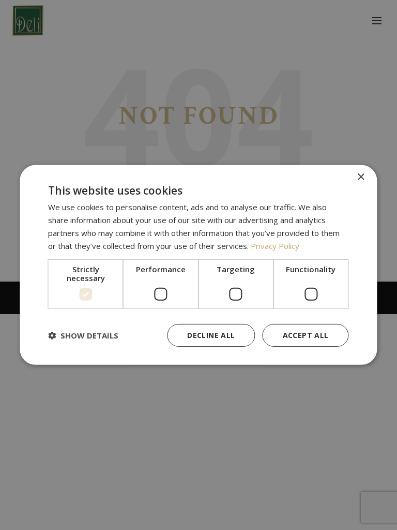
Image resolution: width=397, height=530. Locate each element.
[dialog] (198, 265)
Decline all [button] (211, 335)
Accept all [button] (306, 335)
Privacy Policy (275, 245)
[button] (83, 335)
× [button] (360, 177)
